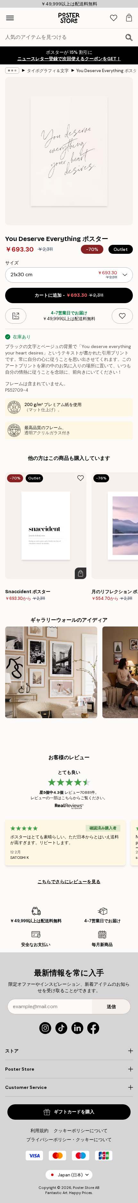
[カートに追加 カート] (80, 573)
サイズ (12, 263)
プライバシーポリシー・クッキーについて (69, 1139)
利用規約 (39, 1130)
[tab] (113, 18)
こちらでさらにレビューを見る (69, 881)
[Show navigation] (10, 18)
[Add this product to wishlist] (122, 316)
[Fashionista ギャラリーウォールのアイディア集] (51, 672)
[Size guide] (15, 316)
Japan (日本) (70, 1175)
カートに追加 (69, 295)
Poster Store (83, 1187)
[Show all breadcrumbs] (12, 70)
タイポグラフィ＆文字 (48, 70)
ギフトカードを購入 (74, 1112)
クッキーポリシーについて (81, 1130)
